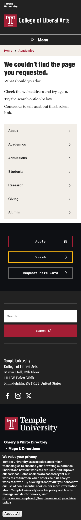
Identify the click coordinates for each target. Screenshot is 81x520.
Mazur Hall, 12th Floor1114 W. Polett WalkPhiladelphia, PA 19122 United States (32, 377)
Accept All (12, 513)
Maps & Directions (24, 449)
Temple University (11, 5)
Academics (26, 50)
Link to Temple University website (31, 424)
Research (15, 185)
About (13, 131)
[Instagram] (18, 396)
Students (15, 171)
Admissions (17, 158)
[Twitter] (28, 396)
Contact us (13, 106)
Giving (13, 199)
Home (8, 50)
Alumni (14, 212)
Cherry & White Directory (25, 442)
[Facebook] (7, 396)
